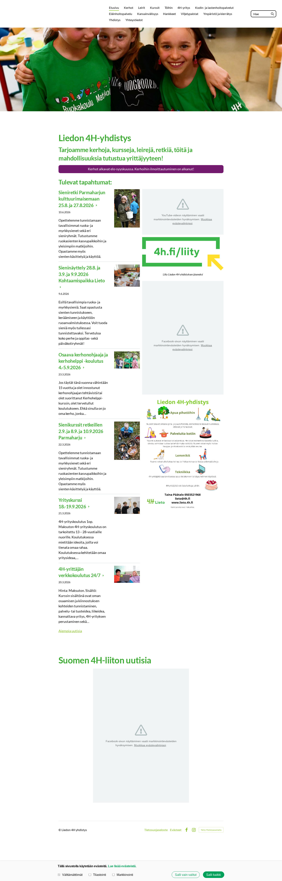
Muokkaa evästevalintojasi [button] (150, 745)
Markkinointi (125, 874)
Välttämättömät (72, 874)
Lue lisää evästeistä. (122, 866)
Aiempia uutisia (70, 631)
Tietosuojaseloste (156, 829)
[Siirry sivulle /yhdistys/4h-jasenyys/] (182, 253)
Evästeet (175, 829)
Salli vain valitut (185, 874)
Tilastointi (99, 874)
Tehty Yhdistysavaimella (211, 830)
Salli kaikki (213, 874)
